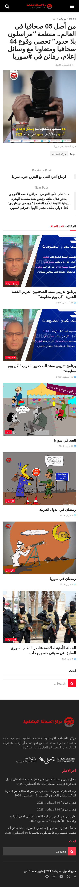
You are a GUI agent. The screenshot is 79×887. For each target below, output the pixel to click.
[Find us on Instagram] (54, 876)
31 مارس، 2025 (66, 446)
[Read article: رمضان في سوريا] (39, 548)
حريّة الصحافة (59, 154)
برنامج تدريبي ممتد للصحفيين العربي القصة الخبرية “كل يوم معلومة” (44, 294)
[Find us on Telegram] (47, 876)
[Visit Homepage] (40, 6)
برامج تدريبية (12, 283)
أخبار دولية (11, 639)
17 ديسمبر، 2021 (65, 64)
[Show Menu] (72, 6)
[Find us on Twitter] (68, 876)
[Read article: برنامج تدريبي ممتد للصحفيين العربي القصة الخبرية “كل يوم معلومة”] (39, 261)
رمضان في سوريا (63, 578)
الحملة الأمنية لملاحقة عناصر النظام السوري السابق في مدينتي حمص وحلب (43, 650)
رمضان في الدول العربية (57, 509)
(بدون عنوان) (68, 802)
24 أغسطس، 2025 (65, 302)
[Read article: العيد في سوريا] (39, 409)
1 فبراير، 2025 (67, 515)
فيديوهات (10, 357)
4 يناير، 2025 (68, 658)
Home (72, 18)
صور (53, 18)
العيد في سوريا (65, 440)
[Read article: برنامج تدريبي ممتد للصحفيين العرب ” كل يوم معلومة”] (39, 335)
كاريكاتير (10, 501)
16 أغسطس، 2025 (65, 376)
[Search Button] (7, 6)
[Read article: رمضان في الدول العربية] (39, 478)
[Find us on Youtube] (61, 876)
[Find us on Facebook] (75, 876)
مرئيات (62, 18)
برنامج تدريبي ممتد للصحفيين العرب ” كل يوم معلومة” (42, 368)
